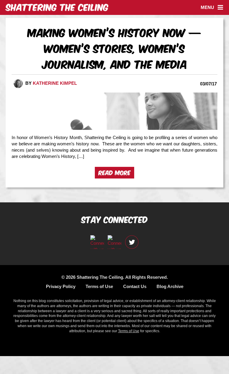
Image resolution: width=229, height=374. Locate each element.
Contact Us (134, 286)
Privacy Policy (60, 286)
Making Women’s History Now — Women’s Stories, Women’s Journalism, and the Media (114, 47)
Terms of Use (99, 286)
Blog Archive (170, 286)
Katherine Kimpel (55, 83)
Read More (114, 172)
